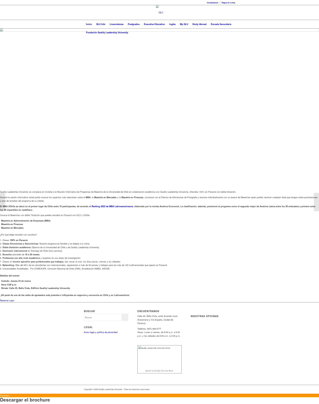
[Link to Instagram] (232, 389)
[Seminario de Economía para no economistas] (2, 202)
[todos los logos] (159, 12)
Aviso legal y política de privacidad (100, 332)
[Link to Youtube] (227, 389)
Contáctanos (212, 2)
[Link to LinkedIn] (222, 389)
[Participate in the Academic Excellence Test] (316, 202)
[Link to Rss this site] (207, 389)
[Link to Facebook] (212, 389)
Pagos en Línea (228, 2)
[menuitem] (212, 2)
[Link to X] (217, 389)
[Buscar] (233, 32)
